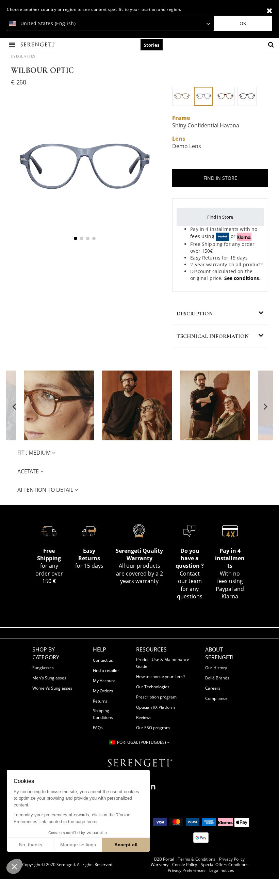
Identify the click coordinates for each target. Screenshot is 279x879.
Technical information (213, 336)
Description (195, 313)
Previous (14, 406)
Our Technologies (152, 687)
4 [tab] (94, 238)
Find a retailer (106, 670)
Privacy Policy (232, 859)
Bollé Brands (217, 678)
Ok (243, 23)
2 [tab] (81, 238)
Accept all (125, 844)
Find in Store (220, 217)
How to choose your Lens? (160, 676)
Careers (212, 688)
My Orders (103, 691)
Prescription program (156, 697)
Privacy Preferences (187, 870)
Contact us (103, 660)
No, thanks (30, 844)
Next (265, 406)
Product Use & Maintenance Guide (162, 663)
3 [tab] (87, 238)
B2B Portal (164, 859)
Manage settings (78, 844)
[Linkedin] (151, 789)
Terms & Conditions (196, 859)
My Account (104, 681)
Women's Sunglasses (52, 688)
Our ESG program (153, 728)
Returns (100, 701)
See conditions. (242, 278)
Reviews (143, 717)
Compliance (216, 698)
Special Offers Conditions (224, 864)
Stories (151, 45)
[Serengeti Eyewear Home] (38, 44)
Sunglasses (43, 668)
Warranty (159, 864)
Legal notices (221, 870)
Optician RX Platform (155, 707)
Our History (216, 668)
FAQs (98, 728)
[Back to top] (270, 865)
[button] (14, 866)
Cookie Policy (184, 864)
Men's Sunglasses (49, 678)
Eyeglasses (23, 56)
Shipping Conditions (103, 714)
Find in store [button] (220, 178)
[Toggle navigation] (12, 44)
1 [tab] (75, 238)
